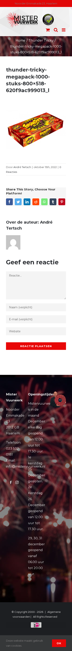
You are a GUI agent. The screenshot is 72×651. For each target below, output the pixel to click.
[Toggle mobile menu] (64, 30)
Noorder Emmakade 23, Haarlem (36, 3)
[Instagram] (17, 482)
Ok (59, 643)
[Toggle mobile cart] (48, 30)
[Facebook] (10, 482)
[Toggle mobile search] (56, 30)
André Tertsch (22, 167)
